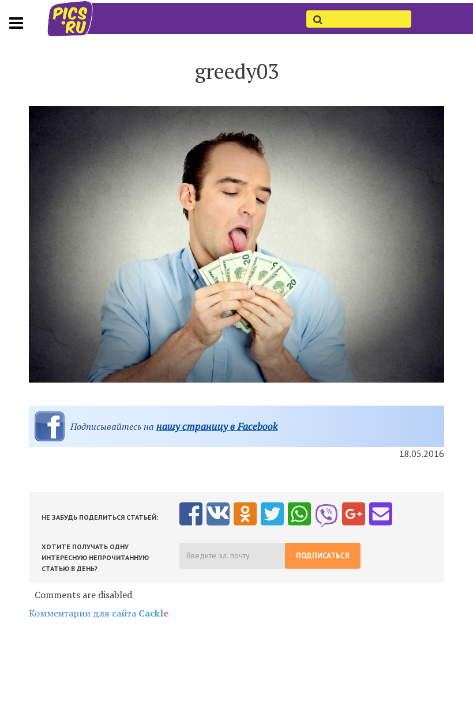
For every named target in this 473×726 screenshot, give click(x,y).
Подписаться (323, 556)
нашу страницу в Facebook (216, 426)
